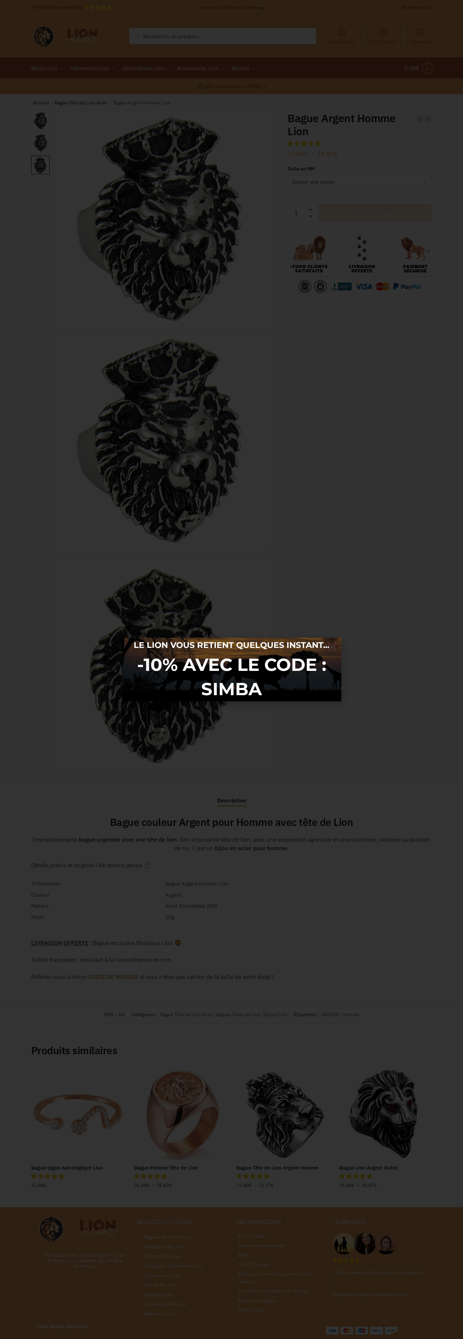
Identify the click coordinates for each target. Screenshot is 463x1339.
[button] (331, 647)
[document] (231, 669)
